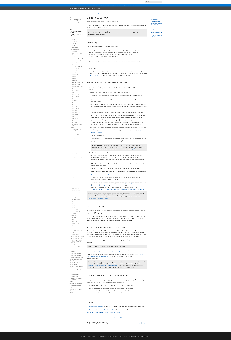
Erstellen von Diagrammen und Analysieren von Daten (102, 309)
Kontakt (125, 336)
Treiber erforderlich (156, 21)
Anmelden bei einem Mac (156, 27)
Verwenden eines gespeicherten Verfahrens (101, 174)
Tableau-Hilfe (72, 13)
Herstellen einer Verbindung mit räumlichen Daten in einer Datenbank (103, 312)
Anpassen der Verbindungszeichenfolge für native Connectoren (102, 265)
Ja (139, 323)
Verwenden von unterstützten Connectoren (111, 13)
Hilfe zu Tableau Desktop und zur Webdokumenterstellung (88, 13)
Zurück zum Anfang (117, 317)
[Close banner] (229, 5)
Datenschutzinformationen (101, 336)
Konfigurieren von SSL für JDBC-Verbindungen (123, 149)
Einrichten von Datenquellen (96, 306)
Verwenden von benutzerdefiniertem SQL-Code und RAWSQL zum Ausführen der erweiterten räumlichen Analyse (118, 189)
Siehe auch (153, 40)
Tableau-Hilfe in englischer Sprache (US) (125, 5)
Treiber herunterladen (92, 75)
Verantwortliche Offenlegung (113, 336)
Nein (144, 323)
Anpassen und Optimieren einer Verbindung (122, 251)
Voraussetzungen (154, 19)
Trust (121, 336)
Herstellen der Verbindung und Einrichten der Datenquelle (156, 24)
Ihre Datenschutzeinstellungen (143, 336)
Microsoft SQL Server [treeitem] (76, 153)
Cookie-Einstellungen (132, 336)
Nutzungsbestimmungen (91, 336)
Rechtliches (83, 336)
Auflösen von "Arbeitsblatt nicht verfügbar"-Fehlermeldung (156, 37)
